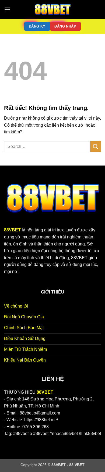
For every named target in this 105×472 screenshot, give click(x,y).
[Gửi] (95, 146)
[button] (7, 9)
